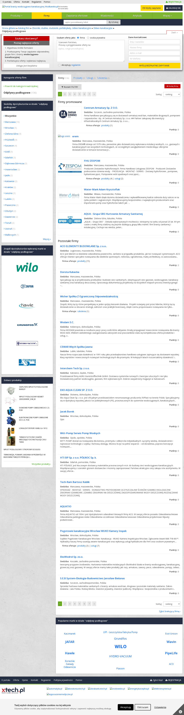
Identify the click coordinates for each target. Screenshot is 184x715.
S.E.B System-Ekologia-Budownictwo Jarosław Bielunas (92, 578)
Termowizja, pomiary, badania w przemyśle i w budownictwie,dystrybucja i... (24, 455)
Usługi (91, 78)
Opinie (25, 680)
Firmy (47, 15)
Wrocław (9, 127)
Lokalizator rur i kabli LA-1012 (33, 428)
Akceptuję (71, 65)
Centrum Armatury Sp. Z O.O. (101, 107)
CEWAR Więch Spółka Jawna (76, 346)
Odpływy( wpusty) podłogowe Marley (33, 388)
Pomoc (79, 680)
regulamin (75, 65)
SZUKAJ (114, 22)
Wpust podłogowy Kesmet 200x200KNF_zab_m (31, 397)
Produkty (15, 15)
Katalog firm (24, 28)
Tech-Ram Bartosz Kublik (75, 482)
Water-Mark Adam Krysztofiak (102, 189)
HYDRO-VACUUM (120, 656)
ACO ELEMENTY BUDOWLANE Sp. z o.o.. (83, 246)
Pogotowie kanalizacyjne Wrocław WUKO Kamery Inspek (93, 531)
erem (75, 136)
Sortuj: (159, 94)
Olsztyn (9, 210)
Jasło (7, 175)
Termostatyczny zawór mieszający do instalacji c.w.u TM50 (32, 439)
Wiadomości (107, 15)
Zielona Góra (11, 133)
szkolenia (81, 311)
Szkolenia (103, 78)
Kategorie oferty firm (15, 77)
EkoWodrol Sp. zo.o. (71, 556)
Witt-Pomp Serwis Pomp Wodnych (80, 433)
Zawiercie (10, 216)
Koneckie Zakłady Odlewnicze (70, 664)
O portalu (5, 680)
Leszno (9, 193)
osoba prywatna (97, 37)
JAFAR (69, 641)
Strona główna (9, 28)
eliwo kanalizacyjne (102, 28)
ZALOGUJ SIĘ (174, 8)
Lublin (8, 199)
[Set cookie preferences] (178, 709)
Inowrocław (11, 169)
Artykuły (137, 15)
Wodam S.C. (67, 322)
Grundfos (120, 638)
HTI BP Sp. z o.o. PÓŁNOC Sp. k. (78, 457)
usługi (117, 178)
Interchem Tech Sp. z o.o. (75, 368)
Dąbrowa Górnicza (14, 163)
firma (82, 37)
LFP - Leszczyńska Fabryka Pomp (120, 632)
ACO (171, 664)
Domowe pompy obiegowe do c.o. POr (34, 409)
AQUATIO (65, 506)
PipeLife (171, 653)
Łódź (7, 151)
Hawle (70, 653)
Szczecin (9, 145)
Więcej (166, 15)
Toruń (8, 222)
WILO (120, 646)
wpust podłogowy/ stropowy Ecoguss (22, 449)
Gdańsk (9, 157)
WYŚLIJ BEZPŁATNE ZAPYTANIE (154, 65)
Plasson (120, 668)
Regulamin (46, 680)
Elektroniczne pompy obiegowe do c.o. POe (33, 418)
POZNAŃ (9, 139)
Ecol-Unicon (171, 633)
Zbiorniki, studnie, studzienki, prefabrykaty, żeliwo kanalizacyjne (61, 28)
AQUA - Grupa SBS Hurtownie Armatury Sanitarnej (113, 213)
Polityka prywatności (63, 680)
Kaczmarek (69, 633)
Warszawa (10, 121)
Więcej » (47, 239)
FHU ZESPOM (92, 160)
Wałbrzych (10, 234)
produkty (105, 125)
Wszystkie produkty (41, 464)
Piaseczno (10, 205)
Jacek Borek (67, 411)
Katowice (9, 181)
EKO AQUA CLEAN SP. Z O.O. (76, 390)
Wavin (171, 641)
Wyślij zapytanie (153, 8)
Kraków (9, 187)
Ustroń (8, 228)
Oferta (16, 680)
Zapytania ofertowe (77, 15)
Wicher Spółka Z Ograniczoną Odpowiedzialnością (89, 296)
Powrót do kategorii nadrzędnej (21, 86)
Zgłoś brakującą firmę (169, 611)
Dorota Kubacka (69, 272)
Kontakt (34, 680)
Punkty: (174, 129)
